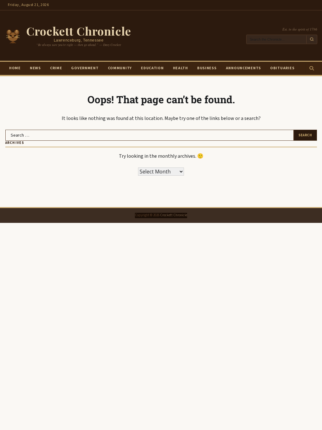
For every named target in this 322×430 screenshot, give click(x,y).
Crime (56, 68)
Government (84, 68)
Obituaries (282, 68)
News (35, 68)
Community (120, 68)
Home (15, 68)
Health (180, 68)
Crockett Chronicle (78, 30)
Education (152, 68)
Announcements (243, 68)
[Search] (311, 68)
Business (207, 68)
